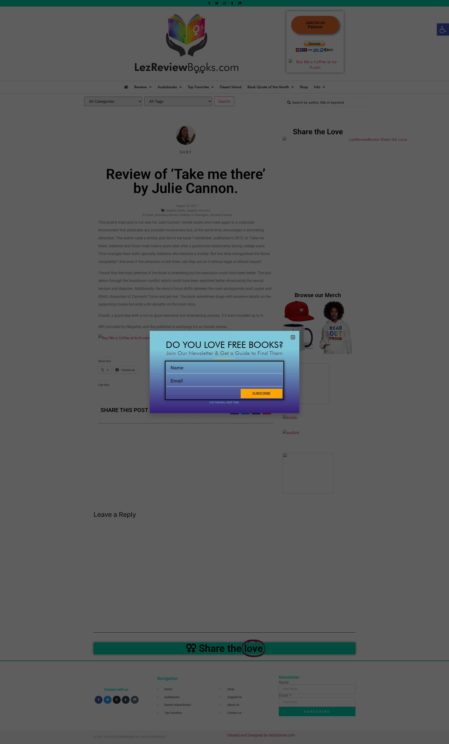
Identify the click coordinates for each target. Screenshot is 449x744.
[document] (224, 372)
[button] (293, 337)
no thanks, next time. (224, 402)
